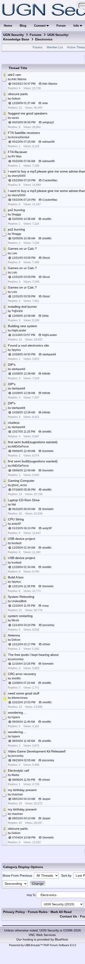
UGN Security (13, 35)
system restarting (20, 616)
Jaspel (46, 799)
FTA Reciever (17, 152)
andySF (47, 528)
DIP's (11, 364)
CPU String (16, 519)
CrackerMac (49, 180)
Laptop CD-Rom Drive (24, 500)
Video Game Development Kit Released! (37, 751)
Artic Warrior (49, 83)
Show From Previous (17, 875)
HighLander (49, 335)
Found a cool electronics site (28, 345)
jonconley (48, 625)
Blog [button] (23, 25)
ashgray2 (48, 122)
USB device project (21, 538)
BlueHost (61, 939)
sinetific (46, 219)
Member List (55, 47)
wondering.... (17, 712)
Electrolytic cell (18, 770)
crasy (45, 605)
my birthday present (22, 790)
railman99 (48, 141)
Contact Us (68, 916)
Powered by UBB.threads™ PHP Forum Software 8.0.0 (42, 945)
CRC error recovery (22, 674)
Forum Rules (38, 912)
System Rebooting (21, 596)
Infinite (46, 373)
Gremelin (47, 451)
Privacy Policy (14, 912)
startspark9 (49, 354)
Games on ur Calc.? (22, 248)
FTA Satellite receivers (24, 133)
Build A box (16, 577)
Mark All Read (61, 912)
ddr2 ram (14, 75)
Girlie (45, 315)
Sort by (66, 875)
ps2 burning (16, 210)
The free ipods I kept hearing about (33, 655)
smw (45, 103)
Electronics (44, 39)
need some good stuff (23, 693)
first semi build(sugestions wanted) (33, 442)
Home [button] (8, 25)
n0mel (46, 644)
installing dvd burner (22, 306)
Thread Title (18, 68)
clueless (13, 422)
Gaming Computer (21, 480)
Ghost (46, 257)
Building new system (22, 326)
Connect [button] (40, 25)
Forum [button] (61, 25)
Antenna (14, 635)
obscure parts (18, 94)
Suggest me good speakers (27, 113)
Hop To (31, 895)
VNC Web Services (42, 935)
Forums (35, 35)
